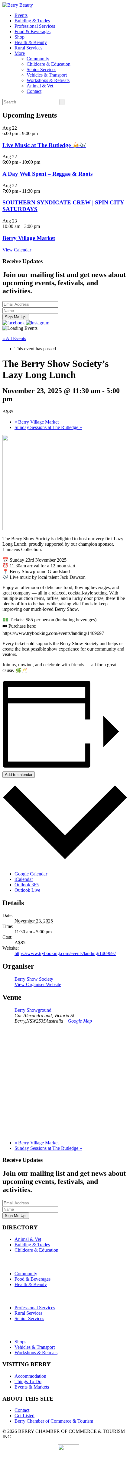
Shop (19, 36)
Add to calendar (18, 774)
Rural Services (28, 47)
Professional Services (35, 26)
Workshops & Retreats (48, 80)
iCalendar (24, 879)
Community (38, 58)
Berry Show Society (34, 979)
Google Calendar (31, 873)
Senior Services (41, 69)
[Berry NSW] (17, 5)
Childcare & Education (48, 64)
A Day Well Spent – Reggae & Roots (47, 174)
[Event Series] (43, 226)
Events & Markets (32, 1386)
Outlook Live (27, 890)
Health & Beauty (31, 42)
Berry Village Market (28, 238)
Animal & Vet (40, 85)
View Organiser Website (38, 984)
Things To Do (28, 1381)
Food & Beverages (32, 31)
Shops (20, 1341)
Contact (34, 91)
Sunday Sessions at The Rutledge (48, 427)
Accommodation (30, 1376)
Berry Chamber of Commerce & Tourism (54, 1421)
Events (21, 15)
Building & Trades (32, 20)
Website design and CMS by (30, 1449)
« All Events (14, 338)
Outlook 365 (27, 884)
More (20, 53)
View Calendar (16, 249)
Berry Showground (33, 1010)
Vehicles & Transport (47, 74)
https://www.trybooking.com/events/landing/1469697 (65, 953)
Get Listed (24, 1415)
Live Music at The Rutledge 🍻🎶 (44, 145)
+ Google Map (77, 1020)
